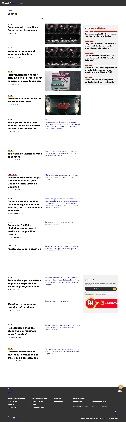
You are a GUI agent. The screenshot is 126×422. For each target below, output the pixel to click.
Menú (6, 3)
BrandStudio (59, 401)
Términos (101, 293)
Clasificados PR (38, 407)
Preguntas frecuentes (80, 406)
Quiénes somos (78, 404)
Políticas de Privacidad (100, 406)
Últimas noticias (95, 28)
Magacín (11, 404)
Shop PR (35, 404)
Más (21, 3)
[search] (123, 3)
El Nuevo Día (12, 401)
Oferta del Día (37, 401)
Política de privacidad (109, 293)
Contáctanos (77, 401)
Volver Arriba (120, 390)
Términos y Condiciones (100, 404)
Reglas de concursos (99, 401)
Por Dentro (12, 407)
